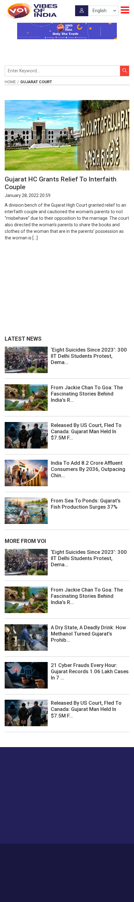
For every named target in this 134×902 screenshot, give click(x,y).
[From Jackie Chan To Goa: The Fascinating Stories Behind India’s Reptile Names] (26, 397)
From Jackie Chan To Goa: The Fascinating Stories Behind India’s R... (87, 393)
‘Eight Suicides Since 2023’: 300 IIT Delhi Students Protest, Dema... (89, 356)
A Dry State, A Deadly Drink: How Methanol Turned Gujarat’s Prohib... (88, 633)
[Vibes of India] (31, 10)
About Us (57, 853)
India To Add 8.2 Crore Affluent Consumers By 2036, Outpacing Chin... (88, 469)
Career (39, 853)
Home (10, 82)
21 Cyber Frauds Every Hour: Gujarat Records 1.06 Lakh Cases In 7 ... (90, 671)
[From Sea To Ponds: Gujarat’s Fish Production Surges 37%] (26, 510)
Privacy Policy (57, 859)
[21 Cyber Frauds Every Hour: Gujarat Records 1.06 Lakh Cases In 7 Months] (26, 674)
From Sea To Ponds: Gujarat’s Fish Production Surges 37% (86, 503)
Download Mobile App (67, 886)
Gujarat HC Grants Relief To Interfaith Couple (61, 183)
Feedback (103, 853)
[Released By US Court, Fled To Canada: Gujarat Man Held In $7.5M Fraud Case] (26, 434)
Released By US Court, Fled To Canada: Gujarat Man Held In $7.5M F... (86, 431)
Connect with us (36, 827)
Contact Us (80, 853)
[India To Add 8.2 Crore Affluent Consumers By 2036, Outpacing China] (26, 472)
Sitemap (81, 859)
